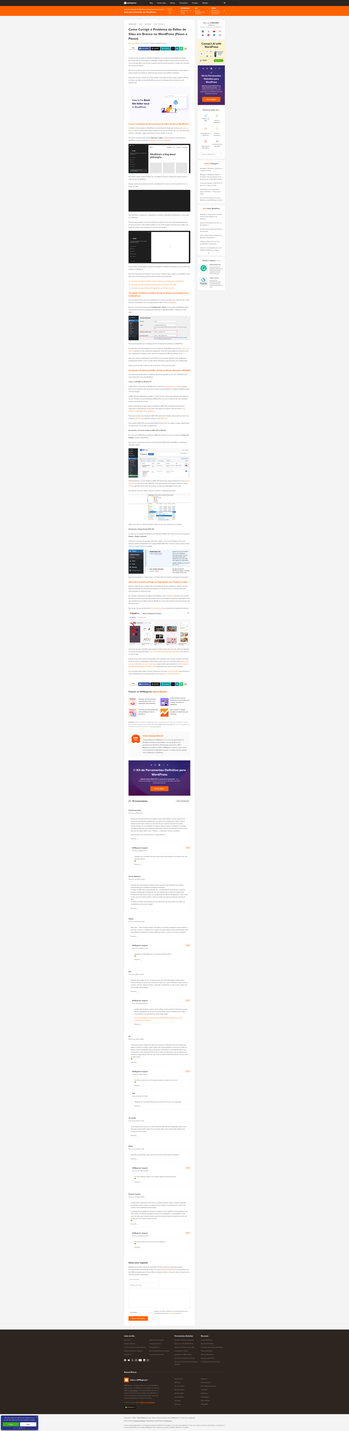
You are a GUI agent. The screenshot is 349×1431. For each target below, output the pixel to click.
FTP (130, 486)
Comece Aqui (161, 3)
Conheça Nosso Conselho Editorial (135, 1347)
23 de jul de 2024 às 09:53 (140, 1074)
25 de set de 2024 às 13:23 (140, 948)
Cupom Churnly (214, 278)
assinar (170, 1313)
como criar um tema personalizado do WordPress (164, 652)
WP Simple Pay (205, 1382)
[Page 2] (210, 253)
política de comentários (168, 1269)
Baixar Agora (159, 789)
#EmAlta (205, 3)
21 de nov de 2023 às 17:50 (136, 1149)
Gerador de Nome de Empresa (184, 1340)
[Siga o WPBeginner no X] (208, 31)
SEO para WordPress (207, 1354)
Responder (133, 839)
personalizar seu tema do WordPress (159, 140)
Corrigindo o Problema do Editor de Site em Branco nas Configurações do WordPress (157, 281)
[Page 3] (212, 253)
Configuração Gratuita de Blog (210, 1362)
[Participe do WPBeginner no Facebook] (203, 31)
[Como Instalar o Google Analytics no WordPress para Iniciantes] (164, 713)
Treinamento (183, 3)
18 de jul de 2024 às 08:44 (136, 1039)
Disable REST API (161, 418)
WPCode (138, 418)
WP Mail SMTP (179, 1393)
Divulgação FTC (154, 1347)
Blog (151, 3)
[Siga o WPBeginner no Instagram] (220, 31)
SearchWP (204, 1390)
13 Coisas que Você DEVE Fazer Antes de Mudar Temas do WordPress (148, 712)
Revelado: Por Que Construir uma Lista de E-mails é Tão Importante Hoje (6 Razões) (147, 701)
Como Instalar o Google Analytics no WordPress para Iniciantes (179, 712)
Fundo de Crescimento (156, 1354)
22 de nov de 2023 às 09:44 (140, 1171)
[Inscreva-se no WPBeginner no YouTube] (214, 31)
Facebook (177, 674)
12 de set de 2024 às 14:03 (139, 1003)
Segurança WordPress (208, 1358)
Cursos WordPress (206, 1340)
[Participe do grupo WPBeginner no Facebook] (203, 35)
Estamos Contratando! (147, 1402)
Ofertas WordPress (206, 1351)
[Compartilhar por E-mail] (185, 48)
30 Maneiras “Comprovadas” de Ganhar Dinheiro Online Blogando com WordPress (211, 216)
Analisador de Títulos (181, 1351)
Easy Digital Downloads (208, 1386)
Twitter (168, 674)
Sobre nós (127, 1340)
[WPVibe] (211, 52)
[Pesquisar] (224, 3)
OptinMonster (178, 1379)
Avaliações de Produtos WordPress (212, 1347)
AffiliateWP (204, 1404)
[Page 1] (208, 253)
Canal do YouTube (173, 671)
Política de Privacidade (156, 1340)
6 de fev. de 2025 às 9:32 (139, 851)
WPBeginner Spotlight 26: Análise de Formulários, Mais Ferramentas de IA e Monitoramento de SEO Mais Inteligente (211, 177)
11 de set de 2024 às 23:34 (136, 974)
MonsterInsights (179, 1390)
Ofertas (172, 3)
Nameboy (177, 1404)
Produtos (195, 3)
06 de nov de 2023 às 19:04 (137, 1197)
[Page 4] (214, 253)
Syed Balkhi (134, 1390)
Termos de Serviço (155, 1344)
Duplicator (204, 1379)
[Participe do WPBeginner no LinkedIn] (214, 35)
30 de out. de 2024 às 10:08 (137, 879)
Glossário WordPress (207, 1344)
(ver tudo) (218, 261)
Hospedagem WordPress (154, 1421)
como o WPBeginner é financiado (163, 724)
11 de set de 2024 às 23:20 (139, 1096)
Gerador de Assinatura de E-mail (184, 1358)
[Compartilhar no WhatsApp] (181, 48)
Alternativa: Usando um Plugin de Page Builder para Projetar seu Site (152, 288)
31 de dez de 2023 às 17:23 (136, 1121)
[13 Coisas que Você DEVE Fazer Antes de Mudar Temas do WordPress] (133, 713)
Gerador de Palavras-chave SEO (184, 1347)
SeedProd (170, 596)
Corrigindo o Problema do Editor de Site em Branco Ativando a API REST (153, 285)
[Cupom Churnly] (203, 281)
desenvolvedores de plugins (173, 386)
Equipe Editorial (135, 43)
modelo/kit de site (157, 608)
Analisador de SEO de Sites (183, 1354)
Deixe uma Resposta (183, 801)
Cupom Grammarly (215, 265)
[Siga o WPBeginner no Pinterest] (208, 35)
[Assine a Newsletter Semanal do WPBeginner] (220, 35)
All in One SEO (179, 1386)
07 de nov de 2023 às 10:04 (140, 1236)
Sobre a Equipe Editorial (153, 735)
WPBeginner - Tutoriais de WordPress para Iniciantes (130, 3)
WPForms (177, 1382)
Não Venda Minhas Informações (159, 1351)
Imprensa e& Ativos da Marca (133, 1351)
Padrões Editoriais (129, 1344)
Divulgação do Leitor (161, 43)
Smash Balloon (179, 1397)
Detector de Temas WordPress (183, 1344)
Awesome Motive (139, 1421)
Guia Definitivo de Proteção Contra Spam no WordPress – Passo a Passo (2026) (210, 191)
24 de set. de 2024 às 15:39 (136, 922)
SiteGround (168, 1421)
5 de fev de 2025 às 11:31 (136, 813)
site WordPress (171, 302)
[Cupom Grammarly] (203, 268)
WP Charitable (205, 1401)
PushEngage (205, 1397)
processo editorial (156, 727)
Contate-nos (128, 1354)
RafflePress (204, 1393)
